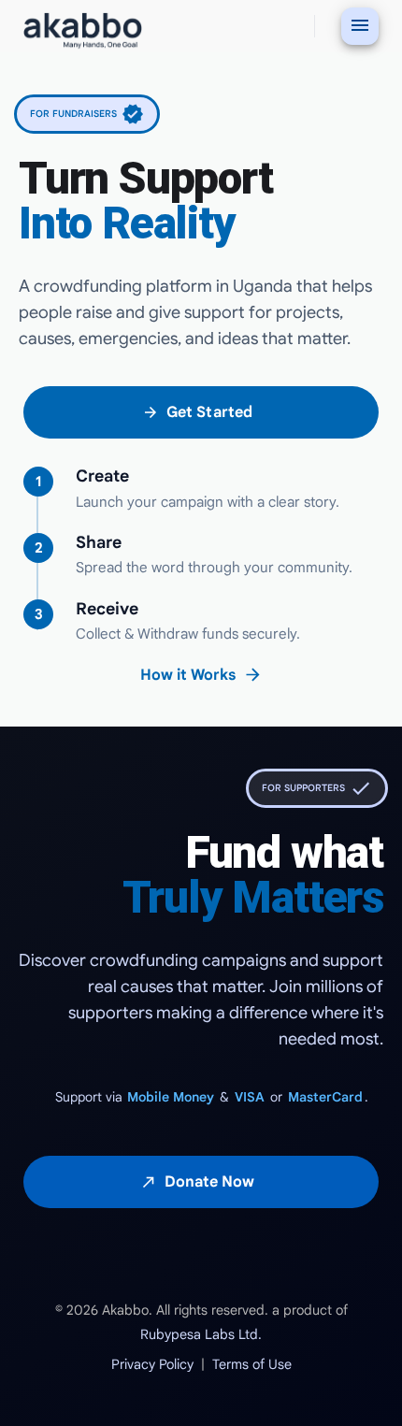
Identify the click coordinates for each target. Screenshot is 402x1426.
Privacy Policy (152, 1364)
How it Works (201, 674)
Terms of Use (252, 1364)
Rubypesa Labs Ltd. (201, 1334)
